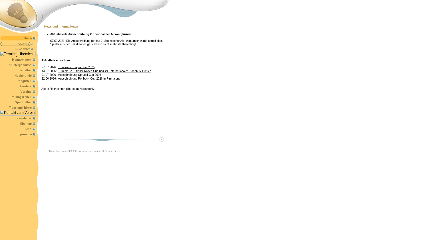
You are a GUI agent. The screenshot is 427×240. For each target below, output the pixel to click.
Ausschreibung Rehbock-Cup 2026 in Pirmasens (89, 78)
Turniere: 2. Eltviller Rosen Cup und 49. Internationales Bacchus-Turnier (104, 71)
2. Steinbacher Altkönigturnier (120, 40)
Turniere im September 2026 (76, 67)
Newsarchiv (87, 88)
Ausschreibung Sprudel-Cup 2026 (79, 74)
